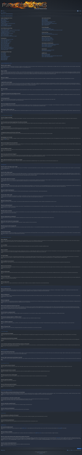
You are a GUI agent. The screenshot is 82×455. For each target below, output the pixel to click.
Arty (39, 452)
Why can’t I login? (3, 22)
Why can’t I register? (4, 20)
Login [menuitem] (79, 11)
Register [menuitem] (80, 11)
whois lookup (58, 437)
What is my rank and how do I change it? (6, 35)
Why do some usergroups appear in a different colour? (49, 23)
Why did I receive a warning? (5, 46)
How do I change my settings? (5, 29)
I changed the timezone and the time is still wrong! (8, 31)
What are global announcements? (5, 56)
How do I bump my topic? (4, 49)
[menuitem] (77, 11)
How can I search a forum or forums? (47, 37)
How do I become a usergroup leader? (47, 22)
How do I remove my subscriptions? (47, 46)
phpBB (5, 139)
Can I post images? (3, 55)
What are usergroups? (45, 20)
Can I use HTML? (3, 53)
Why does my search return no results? (47, 38)
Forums (3, 10)
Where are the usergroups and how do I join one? (48, 21)
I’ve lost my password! (4, 24)
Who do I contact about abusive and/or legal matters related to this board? (52, 55)
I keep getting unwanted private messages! (48, 29)
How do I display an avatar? (5, 34)
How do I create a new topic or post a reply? (7, 39)
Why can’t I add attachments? (5, 45)
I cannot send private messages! (46, 28)
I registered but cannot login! (5, 21)
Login (2, 12)
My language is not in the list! (5, 32)
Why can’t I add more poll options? (6, 42)
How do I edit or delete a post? (5, 40)
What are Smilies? (3, 54)
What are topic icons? (4, 59)
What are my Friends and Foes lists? (47, 33)
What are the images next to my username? (7, 33)
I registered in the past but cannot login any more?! (8, 23)
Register (5, 12)
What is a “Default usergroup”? (46, 24)
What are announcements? (4, 57)
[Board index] (24, 5)
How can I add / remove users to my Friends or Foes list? (50, 34)
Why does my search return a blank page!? (48, 39)
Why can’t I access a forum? (5, 44)
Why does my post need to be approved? (6, 48)
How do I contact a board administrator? (47, 56)
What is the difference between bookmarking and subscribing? (50, 44)
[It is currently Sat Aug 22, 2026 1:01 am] (80, 13)
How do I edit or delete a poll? (5, 43)
